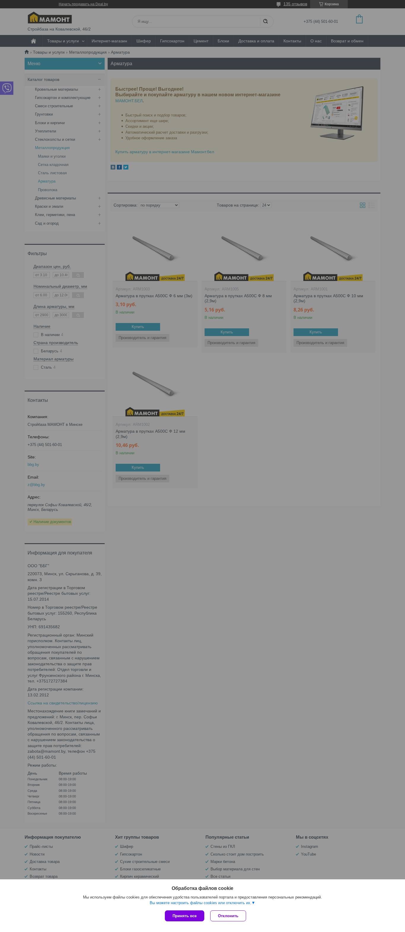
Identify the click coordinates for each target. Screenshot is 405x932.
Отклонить (228, 916)
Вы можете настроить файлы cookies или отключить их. (200, 903)
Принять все (185, 916)
